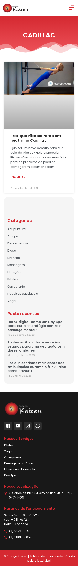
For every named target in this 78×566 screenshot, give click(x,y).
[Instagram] (28, 426)
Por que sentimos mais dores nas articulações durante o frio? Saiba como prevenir (36, 366)
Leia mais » (17, 177)
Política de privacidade (46, 556)
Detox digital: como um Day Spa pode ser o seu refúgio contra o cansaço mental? (34, 325)
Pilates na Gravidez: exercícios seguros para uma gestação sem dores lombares (36, 346)
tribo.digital (43, 561)
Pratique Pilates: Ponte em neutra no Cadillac (35, 138)
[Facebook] (8, 426)
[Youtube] (18, 426)
